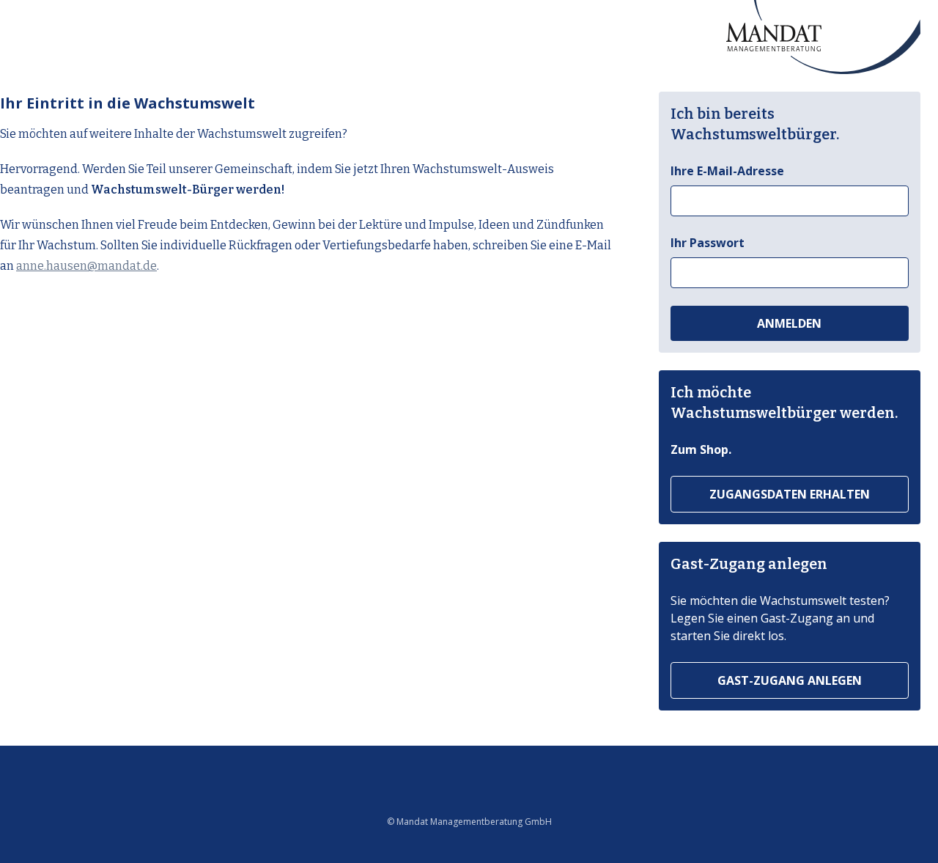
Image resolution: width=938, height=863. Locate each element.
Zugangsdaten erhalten (789, 494)
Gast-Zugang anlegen (789, 680)
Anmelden (789, 323)
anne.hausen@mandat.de (86, 266)
